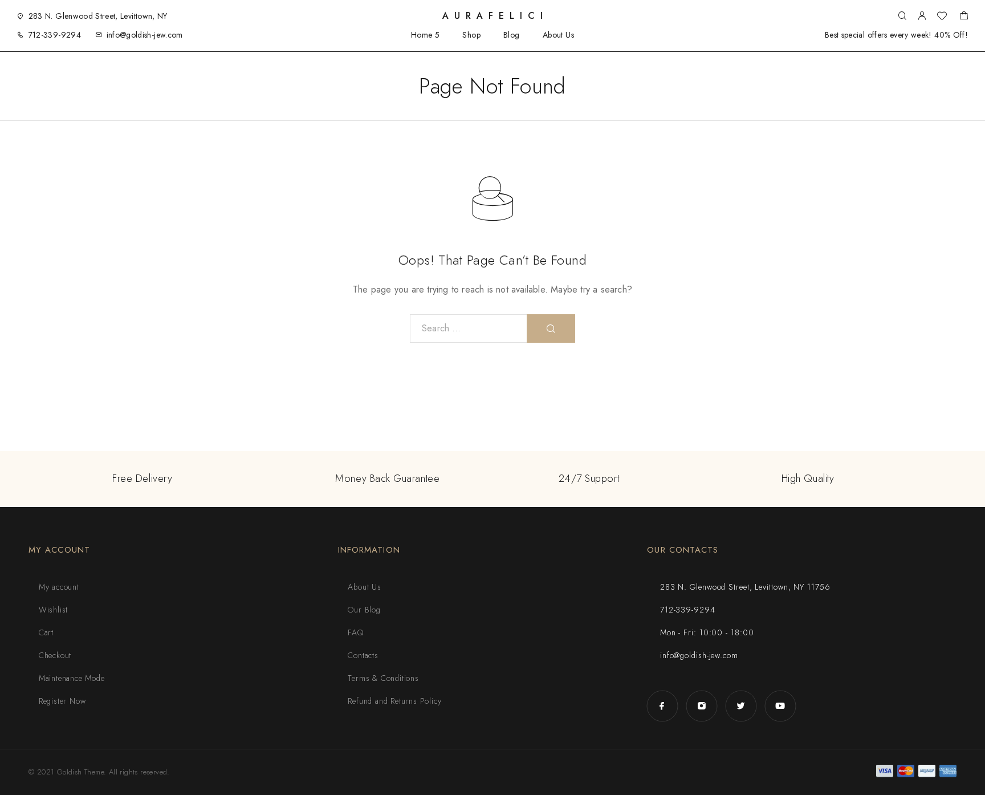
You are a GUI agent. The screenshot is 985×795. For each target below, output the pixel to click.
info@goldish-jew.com (145, 34)
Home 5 (425, 35)
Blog (511, 35)
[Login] (921, 16)
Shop (471, 35)
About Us (558, 35)
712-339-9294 (55, 34)
